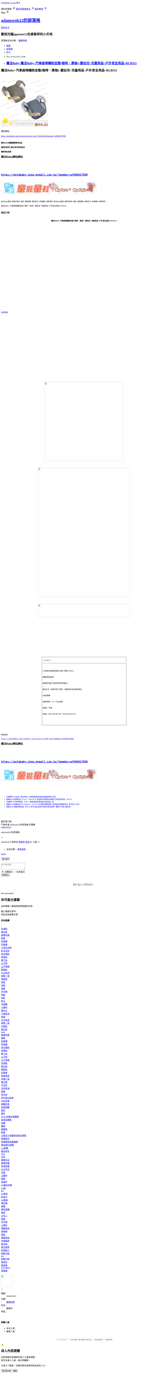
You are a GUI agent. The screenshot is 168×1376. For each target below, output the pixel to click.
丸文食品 (5, 973)
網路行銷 (5, 1253)
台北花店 (5, 1169)
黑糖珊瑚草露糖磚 (9, 1142)
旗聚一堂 (5, 976)
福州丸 (4, 1010)
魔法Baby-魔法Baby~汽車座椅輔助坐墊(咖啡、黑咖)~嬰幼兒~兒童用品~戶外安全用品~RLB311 (71, 63)
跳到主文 (5, 27)
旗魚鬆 (4, 979)
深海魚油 (5, 1088)
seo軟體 (4, 1148)
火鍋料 (4, 1007)
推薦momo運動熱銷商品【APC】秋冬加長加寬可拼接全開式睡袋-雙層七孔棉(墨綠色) (38, 807)
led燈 (3, 1188)
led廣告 (4, 1194)
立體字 (4, 1176)
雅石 (3, 1110)
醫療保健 (22, 40)
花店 (3, 1157)
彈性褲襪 (5, 1209)
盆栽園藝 (5, 1107)
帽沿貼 (4, 932)
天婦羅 (4, 1004)
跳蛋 (3, 1235)
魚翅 (3, 1017)
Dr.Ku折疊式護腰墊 (10, 1117)
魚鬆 (3, 982)
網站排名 (5, 1151)
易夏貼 (4, 957)
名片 (8, 52)
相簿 (8, 46)
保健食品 (5, 1076)
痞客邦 (22, 842)
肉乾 (3, 998)
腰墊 (3, 1126)
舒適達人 (5, 1250)
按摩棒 (4, 1231)
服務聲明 (109, 1340)
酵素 (3, 1091)
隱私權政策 (98, 1340)
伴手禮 (4, 992)
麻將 (3, 1213)
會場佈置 (5, 1166)
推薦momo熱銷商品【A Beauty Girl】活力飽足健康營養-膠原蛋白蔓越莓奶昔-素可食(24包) (43, 804)
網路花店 (5, 1160)
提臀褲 (4, 1271)
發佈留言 (5, 875)
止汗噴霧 (5, 966)
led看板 (4, 1200)
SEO (3, 1154)
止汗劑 (4, 963)
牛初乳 (4, 1085)
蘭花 (3, 1113)
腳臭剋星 (5, 935)
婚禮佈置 (5, 1163)
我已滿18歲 (6, 1371)
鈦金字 (4, 1197)
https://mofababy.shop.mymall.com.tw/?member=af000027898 (44, 174)
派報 (3, 1172)
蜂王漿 (4, 1082)
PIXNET (64, 1340)
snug (3, 1032)
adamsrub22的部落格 (20, 20)
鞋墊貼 (4, 970)
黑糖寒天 (5, 1139)
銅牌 (3, 1179)
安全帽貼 (5, 954)
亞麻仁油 (5, 1079)
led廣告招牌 (6, 1185)
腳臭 (3, 938)
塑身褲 (4, 1265)
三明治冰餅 (6, 948)
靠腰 (3, 1123)
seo (2, 1256)
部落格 (9, 49)
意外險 (4, 1095)
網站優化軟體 (7, 1145)
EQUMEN (5, 1268)
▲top (3, 854)
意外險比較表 (7, 1098)
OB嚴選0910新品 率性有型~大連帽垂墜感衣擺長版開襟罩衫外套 (31, 797)
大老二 (4, 1216)
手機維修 (5, 1241)
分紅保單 (5, 1101)
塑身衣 (4, 1262)
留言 (27, 842)
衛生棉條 (5, 1247)
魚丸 (3, 1001)
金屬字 (4, 1182)
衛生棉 (4, 1244)
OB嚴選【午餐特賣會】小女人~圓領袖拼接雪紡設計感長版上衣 (30, 802)
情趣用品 (5, 1228)
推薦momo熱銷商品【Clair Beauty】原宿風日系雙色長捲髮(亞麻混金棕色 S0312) (39, 799)
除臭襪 (4, 941)
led (2, 1191)
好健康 (4, 1073)
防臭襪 (4, 944)
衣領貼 (4, 929)
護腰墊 (4, 1129)
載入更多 (5, 859)
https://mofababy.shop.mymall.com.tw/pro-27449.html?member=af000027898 (33, 136)
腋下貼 (4, 960)
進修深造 (21, 849)
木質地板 (4, 312)
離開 (15, 1371)
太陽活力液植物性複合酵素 (13, 1136)
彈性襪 (4, 1203)
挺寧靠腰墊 (6, 1120)
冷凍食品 (5, 1014)
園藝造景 (5, 1104)
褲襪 (3, 1206)
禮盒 (3, 988)
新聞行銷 (5, 1259)
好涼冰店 (5, 951)
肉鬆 (3, 985)
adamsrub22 (6, 827)
